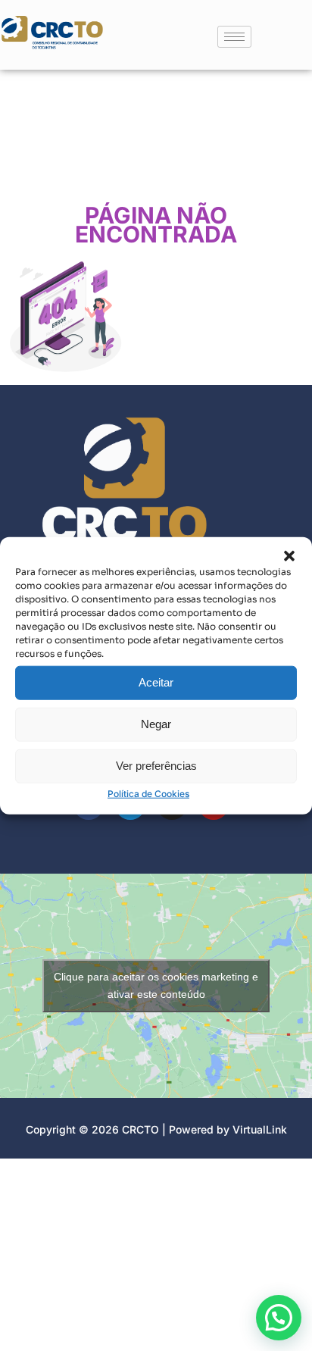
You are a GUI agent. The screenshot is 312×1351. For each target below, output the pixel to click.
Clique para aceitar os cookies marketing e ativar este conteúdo (156, 985)
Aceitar (156, 682)
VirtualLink (259, 1129)
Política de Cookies (148, 793)
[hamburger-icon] (234, 37)
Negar (156, 724)
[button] (289, 555)
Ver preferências (156, 765)
